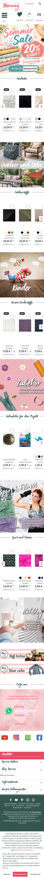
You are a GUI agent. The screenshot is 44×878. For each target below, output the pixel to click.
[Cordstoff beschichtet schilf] (25, 215)
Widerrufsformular (7, 775)
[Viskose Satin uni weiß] (9, 101)
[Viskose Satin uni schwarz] (25, 101)
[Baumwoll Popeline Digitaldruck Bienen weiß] (9, 325)
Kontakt (37, 804)
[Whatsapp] (27, 737)
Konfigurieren (35, 874)
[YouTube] (16, 799)
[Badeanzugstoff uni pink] (25, 560)
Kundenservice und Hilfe (26, 804)
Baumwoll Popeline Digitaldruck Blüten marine (25, 347)
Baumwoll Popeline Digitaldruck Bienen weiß (9, 347)
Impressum (27, 807)
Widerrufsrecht (17, 807)
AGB (13, 806)
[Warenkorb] (39, 14)
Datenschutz (20, 806)
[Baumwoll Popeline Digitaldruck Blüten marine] (25, 325)
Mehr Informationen (25, 850)
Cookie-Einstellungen (10, 804)
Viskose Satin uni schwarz (25, 123)
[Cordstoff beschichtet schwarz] (9, 215)
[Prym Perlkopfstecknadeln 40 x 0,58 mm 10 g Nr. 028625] (25, 439)
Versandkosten (36, 812)
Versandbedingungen (32, 806)
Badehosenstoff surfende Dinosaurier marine (9, 582)
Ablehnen (6, 874)
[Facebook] (39, 737)
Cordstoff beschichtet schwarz (9, 236)
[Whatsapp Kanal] (22, 710)
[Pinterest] (22, 799)
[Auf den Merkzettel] (12, 207)
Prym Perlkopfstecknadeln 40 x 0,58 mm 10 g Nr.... (25, 460)
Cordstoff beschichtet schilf (25, 236)
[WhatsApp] (33, 799)
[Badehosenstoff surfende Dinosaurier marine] (9, 560)
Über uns (7, 806)
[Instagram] (16, 737)
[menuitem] (39, 14)
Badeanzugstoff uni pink (25, 582)
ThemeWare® (22, 823)
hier (6, 868)
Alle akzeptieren (20, 874)
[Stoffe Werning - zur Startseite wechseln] (11, 6)
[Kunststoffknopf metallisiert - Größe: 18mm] (9, 439)
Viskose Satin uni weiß (9, 123)
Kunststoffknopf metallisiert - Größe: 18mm (9, 460)
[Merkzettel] (20, 14)
